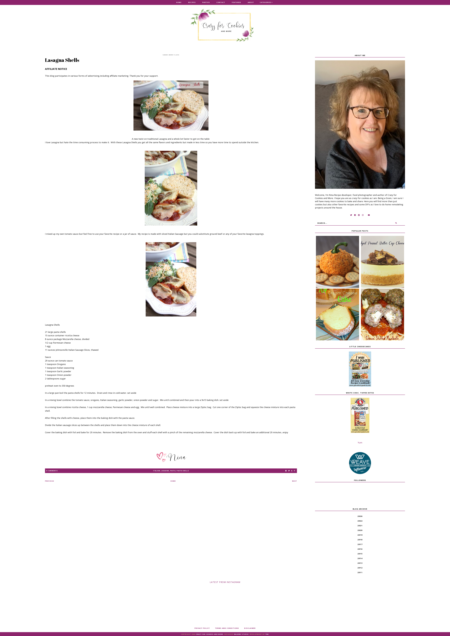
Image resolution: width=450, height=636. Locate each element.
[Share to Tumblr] (291, 471)
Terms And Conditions (227, 628)
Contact (220, 2)
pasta (173, 471)
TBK (267, 634)
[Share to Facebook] (286, 471)
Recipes (192, 2)
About (251, 2)
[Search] (396, 223)
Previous (49, 481)
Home (179, 2)
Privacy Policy (202, 628)
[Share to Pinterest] (294, 471)
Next (294, 481)
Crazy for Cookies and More (209, 634)
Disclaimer (250, 628)
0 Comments (52, 471)
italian (156, 471)
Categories (265, 2)
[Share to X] (289, 471)
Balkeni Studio (241, 634)
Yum (360, 442)
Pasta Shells (183, 471)
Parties (206, 2)
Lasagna (165, 471)
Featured (236, 2)
